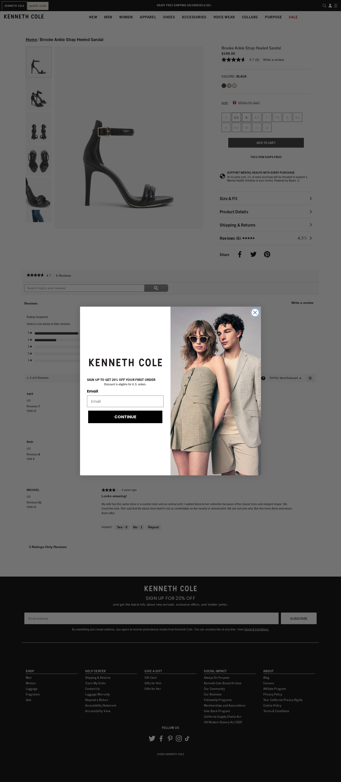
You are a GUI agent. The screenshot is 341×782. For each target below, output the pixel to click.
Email (92, 391)
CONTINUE (125, 417)
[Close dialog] (255, 312)
